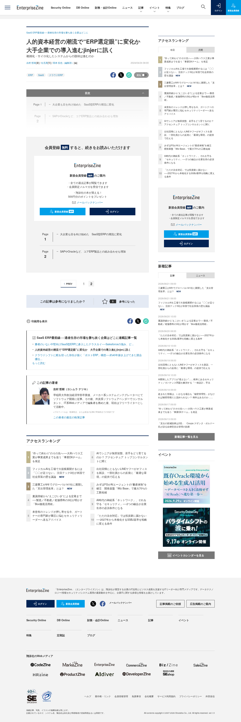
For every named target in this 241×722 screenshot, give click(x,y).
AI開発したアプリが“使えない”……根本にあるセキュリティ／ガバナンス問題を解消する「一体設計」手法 (186, 381)
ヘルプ (87, 696)
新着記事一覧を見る (186, 436)
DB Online (82, 7)
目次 (87, 93)
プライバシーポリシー (190, 696)
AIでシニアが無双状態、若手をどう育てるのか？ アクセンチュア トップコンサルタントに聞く (122, 457)
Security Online (61, 7)
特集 (168, 7)
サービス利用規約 (166, 696)
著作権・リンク (103, 696)
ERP (30, 75)
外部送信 (210, 696)
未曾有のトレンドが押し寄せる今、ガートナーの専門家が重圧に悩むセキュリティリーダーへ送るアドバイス (57, 515)
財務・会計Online (106, 7)
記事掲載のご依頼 (170, 604)
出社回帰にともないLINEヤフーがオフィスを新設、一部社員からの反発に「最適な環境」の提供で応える (121, 473)
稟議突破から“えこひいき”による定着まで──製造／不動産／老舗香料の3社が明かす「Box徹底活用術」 (57, 500)
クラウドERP (56, 75)
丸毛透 (44, 62)
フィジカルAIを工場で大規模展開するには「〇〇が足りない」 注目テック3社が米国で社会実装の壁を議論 (58, 473)
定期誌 (61, 635)
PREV (69, 283)
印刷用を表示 (39, 321)
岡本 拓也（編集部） (63, 62)
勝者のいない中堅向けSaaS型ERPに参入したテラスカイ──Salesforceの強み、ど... (84, 344)
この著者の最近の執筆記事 (69, 417)
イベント (154, 7)
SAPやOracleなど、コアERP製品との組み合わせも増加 (93, 251)
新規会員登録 (64, 211)
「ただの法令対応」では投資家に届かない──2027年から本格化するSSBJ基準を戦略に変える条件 (121, 519)
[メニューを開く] (7, 7)
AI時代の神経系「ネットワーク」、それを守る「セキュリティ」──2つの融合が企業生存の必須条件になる (121, 504)
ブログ (180, 7)
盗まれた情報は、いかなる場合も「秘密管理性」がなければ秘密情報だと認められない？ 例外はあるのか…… (186, 395)
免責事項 (136, 696)
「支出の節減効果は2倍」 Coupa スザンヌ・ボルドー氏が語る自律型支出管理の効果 (186, 425)
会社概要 (149, 696)
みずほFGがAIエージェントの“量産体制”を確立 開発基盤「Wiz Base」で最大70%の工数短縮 (121, 488)
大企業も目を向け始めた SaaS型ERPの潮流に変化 (91, 234)
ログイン (114, 211)
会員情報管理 (121, 696)
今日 (172, 50)
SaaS (41, 75)
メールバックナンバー (90, 202)
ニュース (127, 7)
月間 (200, 50)
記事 (141, 7)
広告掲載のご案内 (200, 604)
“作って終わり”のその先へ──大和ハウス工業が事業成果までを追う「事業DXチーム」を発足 (57, 457)
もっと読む (38, 363)
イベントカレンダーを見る (188, 555)
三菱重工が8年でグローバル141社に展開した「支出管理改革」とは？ (57, 486)
